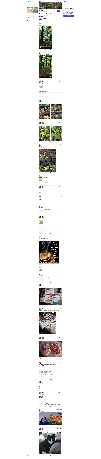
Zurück (41, 1)
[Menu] (61, 11)
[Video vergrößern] (49, 47)
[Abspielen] (40, 47)
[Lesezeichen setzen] (55, 49)
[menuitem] (45, 37)
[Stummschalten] (42, 47)
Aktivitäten (40, 18)
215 (43, 13)
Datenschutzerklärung (29, 455)
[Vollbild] (50, 47)
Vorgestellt (46, 18)
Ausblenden (49, 56)
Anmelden (68, 17)
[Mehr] (61, 49)
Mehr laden (50, 457)
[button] (45, 37)
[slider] (45, 46)
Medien (44, 18)
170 (39, 13)
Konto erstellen (69, 15)
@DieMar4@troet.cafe (41, 11)
